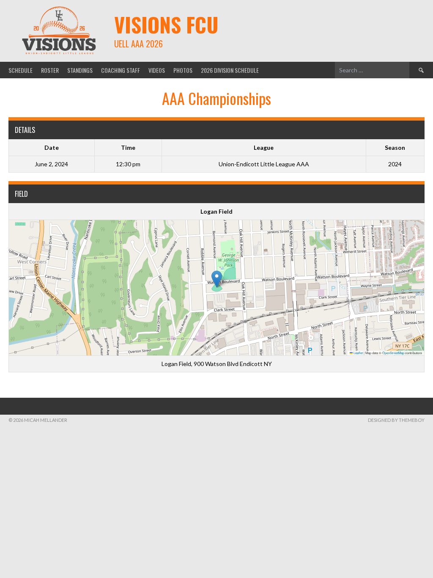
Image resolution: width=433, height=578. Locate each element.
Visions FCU (166, 24)
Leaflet (358, 352)
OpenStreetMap (393, 352)
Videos (156, 70)
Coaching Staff (120, 70)
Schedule (20, 70)
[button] (216, 279)
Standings (80, 70)
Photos (182, 70)
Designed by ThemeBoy (396, 420)
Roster (50, 70)
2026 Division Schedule (230, 70)
